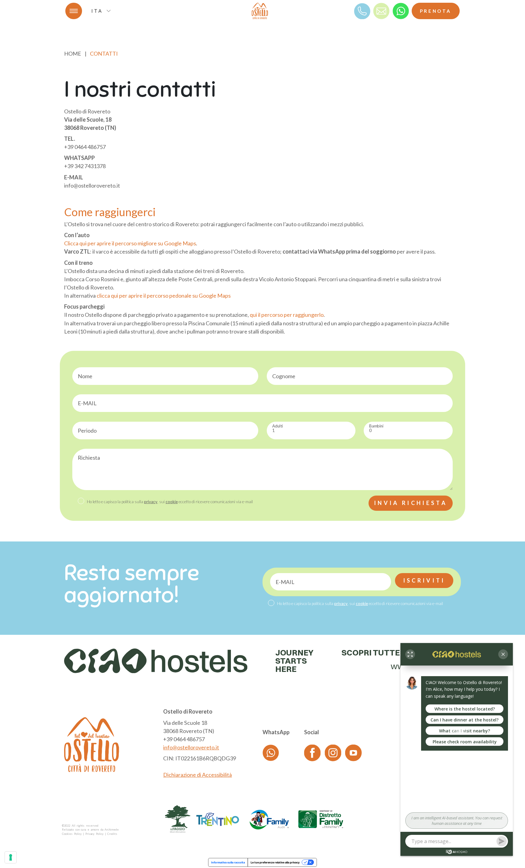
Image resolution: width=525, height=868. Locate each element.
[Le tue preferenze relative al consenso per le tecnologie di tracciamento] (10, 857)
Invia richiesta (410, 503)
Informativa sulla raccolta (228, 862)
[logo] (260, 11)
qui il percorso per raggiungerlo (287, 314)
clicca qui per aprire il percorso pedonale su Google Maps (164, 295)
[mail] (381, 10)
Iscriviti (424, 580)
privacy (150, 501)
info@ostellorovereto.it (191, 747)
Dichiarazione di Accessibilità (197, 774)
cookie (172, 501)
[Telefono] (362, 10)
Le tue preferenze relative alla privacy (275, 862)
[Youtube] (353, 752)
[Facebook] (312, 752)
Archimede (112, 829)
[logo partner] (177, 819)
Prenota (435, 11)
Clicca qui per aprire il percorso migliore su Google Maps (130, 243)
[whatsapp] (401, 10)
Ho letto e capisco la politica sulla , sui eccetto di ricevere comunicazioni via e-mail (170, 501)
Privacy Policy (94, 833)
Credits (112, 833)
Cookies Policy (72, 833)
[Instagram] (333, 752)
